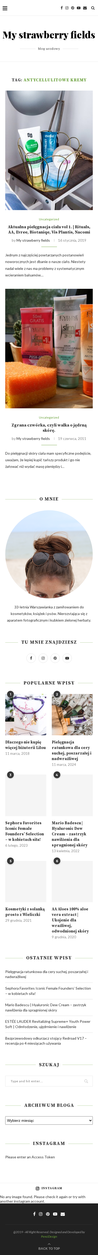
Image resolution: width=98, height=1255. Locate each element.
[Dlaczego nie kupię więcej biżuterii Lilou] (25, 714)
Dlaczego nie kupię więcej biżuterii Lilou (25, 745)
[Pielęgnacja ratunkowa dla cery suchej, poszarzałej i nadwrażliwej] (72, 714)
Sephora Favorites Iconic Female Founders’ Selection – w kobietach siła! (24, 831)
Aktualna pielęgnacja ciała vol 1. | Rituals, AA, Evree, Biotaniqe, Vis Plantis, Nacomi (49, 229)
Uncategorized (49, 219)
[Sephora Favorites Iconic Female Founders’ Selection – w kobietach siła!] (25, 795)
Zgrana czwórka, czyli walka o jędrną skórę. (49, 428)
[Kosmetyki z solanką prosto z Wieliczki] (25, 881)
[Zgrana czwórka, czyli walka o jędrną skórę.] (49, 348)
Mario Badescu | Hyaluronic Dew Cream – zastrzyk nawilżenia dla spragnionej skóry (70, 834)
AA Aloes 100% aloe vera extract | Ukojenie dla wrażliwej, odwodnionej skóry (70, 920)
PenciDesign (49, 1236)
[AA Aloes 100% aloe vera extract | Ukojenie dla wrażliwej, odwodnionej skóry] (72, 881)
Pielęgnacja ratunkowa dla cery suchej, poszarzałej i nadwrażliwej (71, 750)
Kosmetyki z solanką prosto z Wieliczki (25, 912)
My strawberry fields (33, 240)
